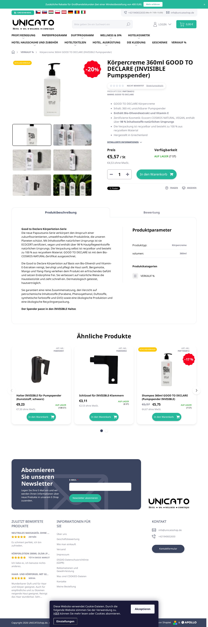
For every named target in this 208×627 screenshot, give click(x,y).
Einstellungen (65, 621)
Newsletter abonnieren (85, 497)
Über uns (62, 534)
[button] (101, 430)
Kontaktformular (168, 548)
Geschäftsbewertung (68, 539)
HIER (56, 613)
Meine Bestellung (66, 586)
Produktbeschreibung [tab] (61, 212)
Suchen (128, 24)
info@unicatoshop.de (170, 530)
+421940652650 (166, 536)
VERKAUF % (148, 276)
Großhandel (24, 12)
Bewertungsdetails (154, 85)
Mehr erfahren (153, 4)
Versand (61, 549)
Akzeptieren (142, 609)
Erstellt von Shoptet (160, 622)
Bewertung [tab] (151, 212)
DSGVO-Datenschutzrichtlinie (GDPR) (73, 561)
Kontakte (61, 581)
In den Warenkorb (153, 174)
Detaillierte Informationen (123, 142)
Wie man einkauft (66, 544)
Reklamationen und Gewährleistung (67, 569)
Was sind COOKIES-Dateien (71, 576)
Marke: (120, 94)
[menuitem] (27, 35)
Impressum (63, 554)
